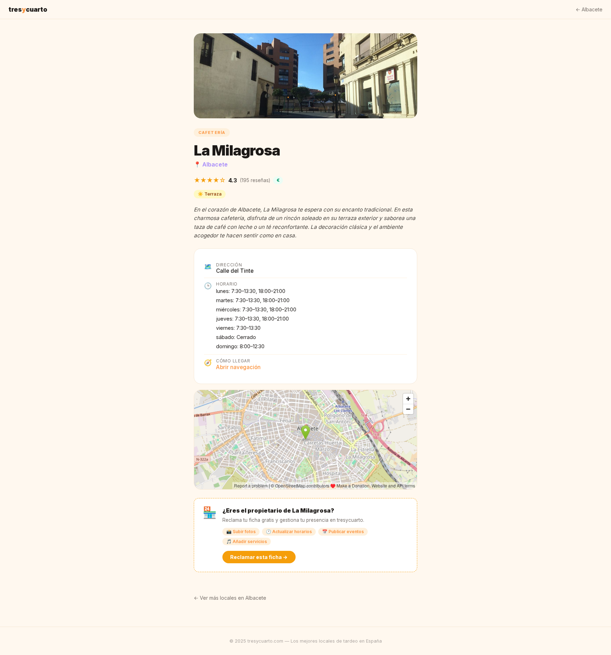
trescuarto (27, 9)
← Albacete (589, 9)
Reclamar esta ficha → (258, 557)
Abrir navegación (238, 367)
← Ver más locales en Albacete (230, 598)
